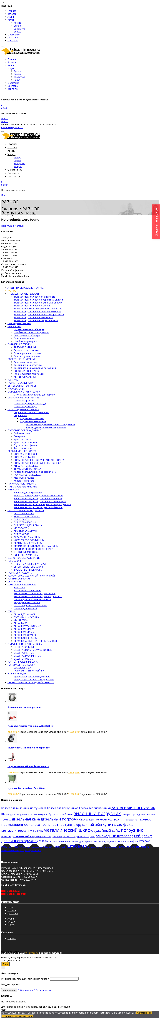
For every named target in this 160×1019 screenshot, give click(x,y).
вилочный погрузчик (97, 813)
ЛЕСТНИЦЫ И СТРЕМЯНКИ (28, 543)
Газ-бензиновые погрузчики (29, 373)
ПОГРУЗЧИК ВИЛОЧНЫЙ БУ (29, 670)
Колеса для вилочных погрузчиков (24, 808)
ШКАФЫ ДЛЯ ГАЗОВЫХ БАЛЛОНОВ (32, 599)
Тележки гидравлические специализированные (39, 314)
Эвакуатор (19, 28)
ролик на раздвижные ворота (53, 836)
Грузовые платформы (25, 445)
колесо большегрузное (130, 820)
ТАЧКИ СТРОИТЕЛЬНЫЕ (27, 516)
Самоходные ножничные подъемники (46, 427)
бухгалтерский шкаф (61, 814)
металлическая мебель (22, 830)
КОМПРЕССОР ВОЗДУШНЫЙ (29, 540)
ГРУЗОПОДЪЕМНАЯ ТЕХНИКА (23, 409)
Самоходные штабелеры (27, 335)
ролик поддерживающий (78, 836)
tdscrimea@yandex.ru (12, 127)
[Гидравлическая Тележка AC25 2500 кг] (12, 719)
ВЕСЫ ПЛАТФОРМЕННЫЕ (27, 655)
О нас (10, 907)
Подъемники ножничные (33, 421)
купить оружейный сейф (83, 825)
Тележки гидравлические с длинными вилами (38, 302)
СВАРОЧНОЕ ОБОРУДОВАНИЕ (24, 557)
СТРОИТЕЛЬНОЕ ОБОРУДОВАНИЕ (26, 510)
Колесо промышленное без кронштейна (35, 471)
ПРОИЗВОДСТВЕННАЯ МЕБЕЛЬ (30, 605)
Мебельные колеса (24, 477)
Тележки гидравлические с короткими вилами (38, 299)
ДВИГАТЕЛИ (14, 581)
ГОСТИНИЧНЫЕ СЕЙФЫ (26, 617)
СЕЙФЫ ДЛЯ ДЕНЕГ (24, 629)
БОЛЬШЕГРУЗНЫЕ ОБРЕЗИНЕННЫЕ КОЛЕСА (37, 462)
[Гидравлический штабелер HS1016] (12, 760)
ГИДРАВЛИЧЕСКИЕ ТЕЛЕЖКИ (23, 293)
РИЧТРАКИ (13, 379)
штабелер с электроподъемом (103, 846)
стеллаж (42, 841)
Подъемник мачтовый (32, 418)
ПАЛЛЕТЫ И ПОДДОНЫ (20, 572)
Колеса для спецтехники (95, 808)
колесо (113, 819)
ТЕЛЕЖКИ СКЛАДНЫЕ (25, 347)
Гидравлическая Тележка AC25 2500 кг (30, 725)
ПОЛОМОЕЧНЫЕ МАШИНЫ (22, 483)
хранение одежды (31, 847)
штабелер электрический (134, 846)
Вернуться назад (19, 213)
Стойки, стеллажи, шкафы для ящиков (34, 394)
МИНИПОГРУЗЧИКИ (25, 376)
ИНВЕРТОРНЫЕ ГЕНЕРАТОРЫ (30, 563)
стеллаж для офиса (127, 841)
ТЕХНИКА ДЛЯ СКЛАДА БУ (21, 664)
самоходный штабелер (114, 836)
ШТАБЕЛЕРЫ (14, 326)
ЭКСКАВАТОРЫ (16, 388)
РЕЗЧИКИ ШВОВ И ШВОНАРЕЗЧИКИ (33, 548)
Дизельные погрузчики (26, 361)
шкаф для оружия (53, 846)
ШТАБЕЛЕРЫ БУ (22, 667)
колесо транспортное (46, 824)
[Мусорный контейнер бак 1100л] (12, 782)
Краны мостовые (23, 439)
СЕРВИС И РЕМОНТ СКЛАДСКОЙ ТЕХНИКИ (31, 682)
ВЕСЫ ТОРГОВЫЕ (23, 658)
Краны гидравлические (26, 442)
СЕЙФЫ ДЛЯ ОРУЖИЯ (25, 635)
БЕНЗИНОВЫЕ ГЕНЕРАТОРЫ (29, 566)
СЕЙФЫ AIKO (21, 623)
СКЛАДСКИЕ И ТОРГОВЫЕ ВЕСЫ (25, 643)
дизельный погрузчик (60, 819)
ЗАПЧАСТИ (13, 489)
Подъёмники (20, 415)
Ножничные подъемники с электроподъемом (50, 424)
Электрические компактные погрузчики (35, 367)
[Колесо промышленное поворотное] (12, 741)
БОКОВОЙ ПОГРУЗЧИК (26, 370)
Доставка (13, 37)
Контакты (13, 40)
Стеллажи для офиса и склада (30, 403)
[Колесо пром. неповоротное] (12, 701)
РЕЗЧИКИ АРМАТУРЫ (25, 531)
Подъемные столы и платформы (31, 412)
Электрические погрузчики (28, 364)
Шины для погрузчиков (16, 814)
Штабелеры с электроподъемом (31, 332)
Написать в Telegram (13, 893)
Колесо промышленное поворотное (29, 747)
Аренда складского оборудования (32, 676)
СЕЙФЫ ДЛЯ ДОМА (24, 632)
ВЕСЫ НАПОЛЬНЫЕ (24, 646)
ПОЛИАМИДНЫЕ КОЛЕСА (27, 474)
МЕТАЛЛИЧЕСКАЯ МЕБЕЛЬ (22, 584)
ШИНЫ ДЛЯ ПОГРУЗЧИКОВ (22, 385)
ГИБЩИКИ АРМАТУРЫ (26, 554)
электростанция (33, 850)
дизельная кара (26, 819)
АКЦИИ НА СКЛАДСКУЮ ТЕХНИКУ (26, 287)
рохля (92, 836)
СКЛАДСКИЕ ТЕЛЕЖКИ (19, 344)
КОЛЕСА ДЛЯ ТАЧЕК (24, 456)
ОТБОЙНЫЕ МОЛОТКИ (26, 551)
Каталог (12, 13)
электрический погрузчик (12, 850)
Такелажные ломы (23, 448)
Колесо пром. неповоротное (24, 707)
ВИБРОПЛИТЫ (22, 519)
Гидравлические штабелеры (29, 329)
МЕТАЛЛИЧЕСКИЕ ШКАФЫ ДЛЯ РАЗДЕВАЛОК (38, 596)
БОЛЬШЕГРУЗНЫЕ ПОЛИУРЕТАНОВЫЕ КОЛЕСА (39, 459)
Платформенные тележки (27, 353)
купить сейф (114, 824)
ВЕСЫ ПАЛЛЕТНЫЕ (24, 652)
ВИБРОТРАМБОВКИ (25, 522)
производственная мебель (17, 836)
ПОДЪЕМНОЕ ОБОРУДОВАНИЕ (24, 430)
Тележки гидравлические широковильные (36, 320)
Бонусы (18, 31)
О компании (14, 34)
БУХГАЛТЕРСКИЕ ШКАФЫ (27, 590)
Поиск (5, 964)
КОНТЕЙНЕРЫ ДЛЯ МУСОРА (23, 661)
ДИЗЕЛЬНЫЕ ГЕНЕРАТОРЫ (28, 569)
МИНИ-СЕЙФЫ (22, 620)
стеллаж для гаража (80, 841)
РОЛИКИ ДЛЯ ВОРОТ (19, 578)
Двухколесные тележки (26, 350)
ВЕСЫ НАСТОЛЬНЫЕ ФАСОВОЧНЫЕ (33, 649)
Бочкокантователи (24, 338)
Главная (12, 10)
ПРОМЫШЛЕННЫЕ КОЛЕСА (22, 451)
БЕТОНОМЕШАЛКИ (24, 513)
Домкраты (19, 436)
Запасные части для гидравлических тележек (38, 498)
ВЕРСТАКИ (19, 587)
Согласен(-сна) (144, 1013)
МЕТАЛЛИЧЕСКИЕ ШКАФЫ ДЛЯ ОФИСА (34, 593)
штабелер (77, 846)
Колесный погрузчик (133, 807)
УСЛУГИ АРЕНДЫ (17, 673)
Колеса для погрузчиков (62, 808)
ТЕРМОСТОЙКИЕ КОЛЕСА (27, 468)
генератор (128, 814)
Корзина (12, 938)
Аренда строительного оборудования (34, 679)
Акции (11, 16)
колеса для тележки (94, 819)
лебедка (130, 825)
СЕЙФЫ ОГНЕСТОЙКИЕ (26, 637)
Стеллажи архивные (24, 400)
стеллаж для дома (104, 841)
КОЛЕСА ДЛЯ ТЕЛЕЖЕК (26, 453)
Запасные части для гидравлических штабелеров (40, 501)
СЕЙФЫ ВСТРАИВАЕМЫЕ (27, 626)
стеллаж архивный (59, 841)
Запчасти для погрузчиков (28, 492)
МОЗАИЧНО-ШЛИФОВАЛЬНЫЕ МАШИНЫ (36, 545)
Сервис (17, 25)
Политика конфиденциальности (17, 1016)
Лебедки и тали (22, 433)
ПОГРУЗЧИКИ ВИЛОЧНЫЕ (21, 359)
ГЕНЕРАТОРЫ (15, 560)
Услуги (11, 19)
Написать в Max (10, 890)
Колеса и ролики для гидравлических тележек (38, 495)
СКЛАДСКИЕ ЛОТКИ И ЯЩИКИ (24, 391)
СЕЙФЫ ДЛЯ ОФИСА (24, 614)
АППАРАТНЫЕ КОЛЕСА (26, 465)
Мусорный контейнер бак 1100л (26, 788)
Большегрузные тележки (27, 356)
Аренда (17, 22)
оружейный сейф (105, 830)
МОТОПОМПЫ (21, 528)
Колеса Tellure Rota (24, 480)
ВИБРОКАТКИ (21, 534)
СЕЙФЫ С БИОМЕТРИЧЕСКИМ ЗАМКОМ (35, 640)
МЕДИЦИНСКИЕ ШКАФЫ (27, 602)
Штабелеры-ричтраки (25, 341)
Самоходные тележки (19, 323)
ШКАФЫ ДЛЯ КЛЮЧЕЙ (25, 608)
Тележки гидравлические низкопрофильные (37, 311)
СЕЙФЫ (11, 611)
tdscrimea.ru (31, 952)
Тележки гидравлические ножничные (33, 317)
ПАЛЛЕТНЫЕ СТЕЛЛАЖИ (20, 382)
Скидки (11, 921)
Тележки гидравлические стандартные (34, 296)
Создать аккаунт (44, 990)
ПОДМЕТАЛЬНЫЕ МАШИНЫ (23, 486)
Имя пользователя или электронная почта (25, 978)
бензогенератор (40, 814)
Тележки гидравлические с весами (32, 305)
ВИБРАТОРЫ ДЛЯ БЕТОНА (28, 525)
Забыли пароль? (26, 990)
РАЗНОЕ (12, 290)
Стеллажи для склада (25, 406)
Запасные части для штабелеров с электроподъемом (42, 504)
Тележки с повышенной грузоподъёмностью (38, 308)
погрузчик (132, 830)
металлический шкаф (67, 830)
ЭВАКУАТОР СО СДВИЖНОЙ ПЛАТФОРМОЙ (31, 575)
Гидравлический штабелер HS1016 (28, 766)
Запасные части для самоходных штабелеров (38, 507)
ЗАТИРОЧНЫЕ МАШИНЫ (27, 537)
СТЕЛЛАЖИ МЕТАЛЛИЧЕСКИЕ (23, 397)
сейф (138, 835)
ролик (37, 836)
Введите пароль (10, 984)
